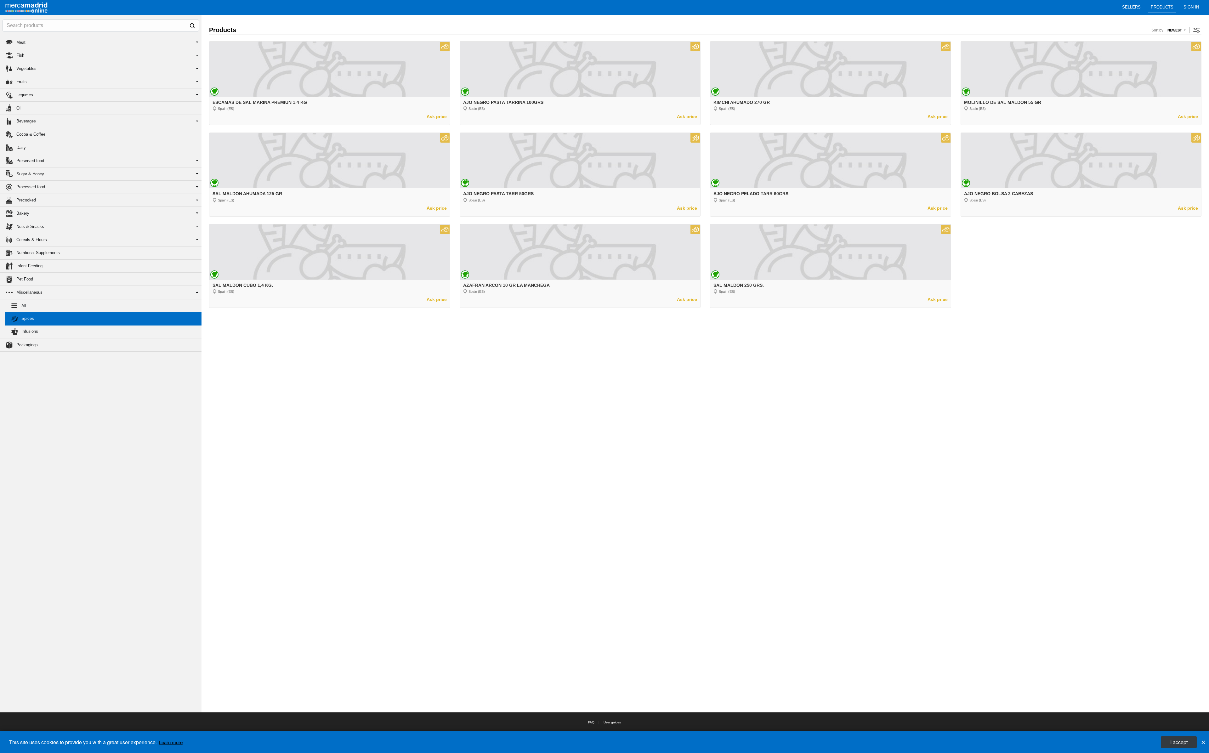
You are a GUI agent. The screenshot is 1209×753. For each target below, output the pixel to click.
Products (1162, 7)
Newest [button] (1175, 30)
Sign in (1191, 7)
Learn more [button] (171, 742)
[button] (101, 42)
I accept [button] (1179, 742)
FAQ (591, 722)
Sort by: (1157, 30)
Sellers (1131, 7)
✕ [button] (1203, 742)
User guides (612, 722)
